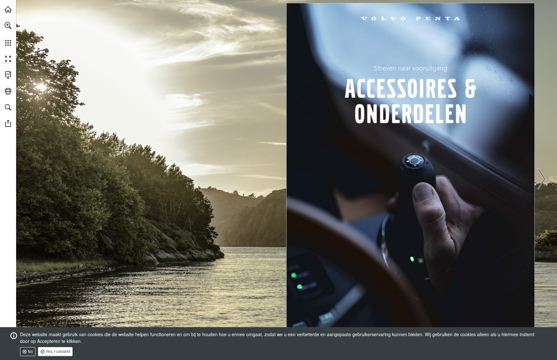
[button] (8, 25)
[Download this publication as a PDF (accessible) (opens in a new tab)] (8, 75)
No (30, 351)
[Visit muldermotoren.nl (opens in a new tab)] (8, 9)
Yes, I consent (58, 351)
